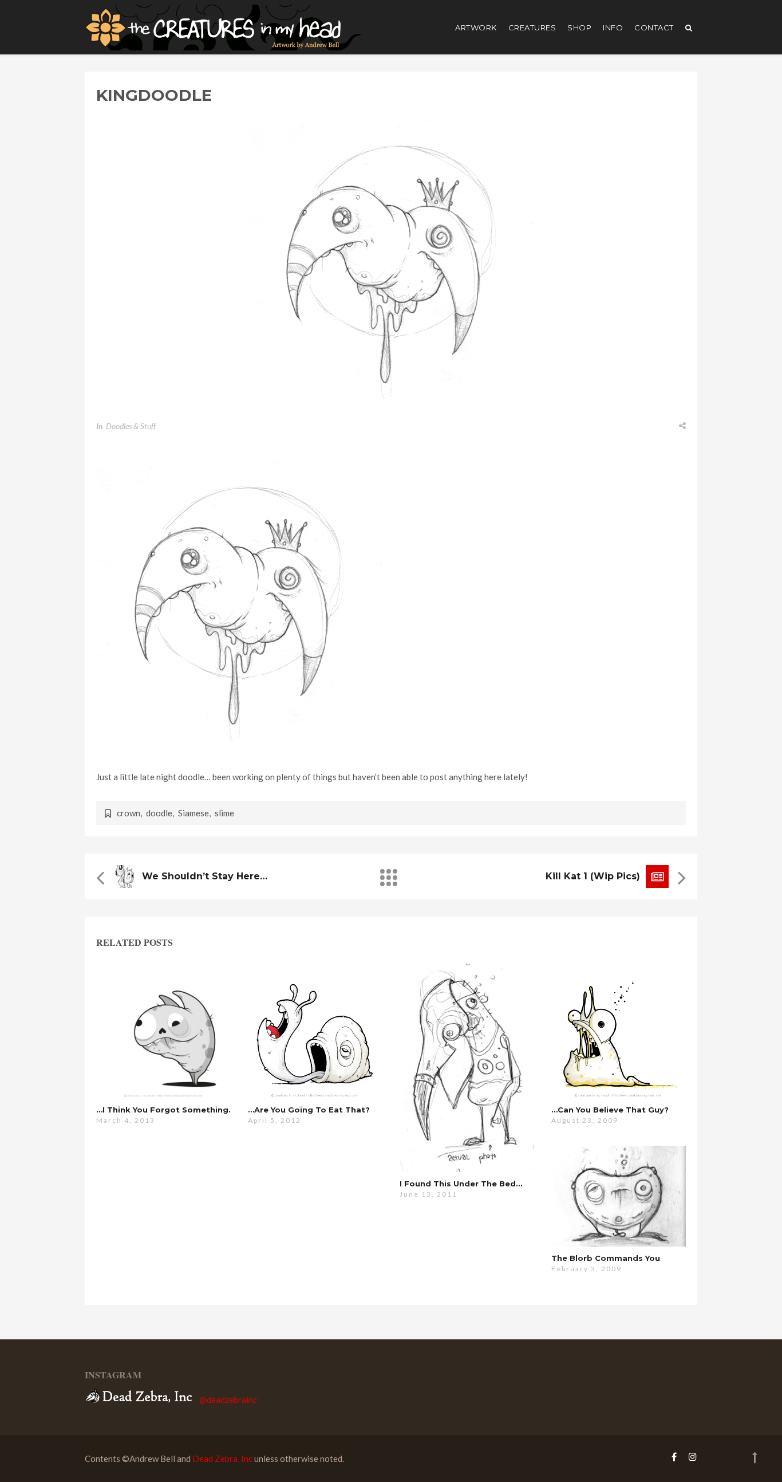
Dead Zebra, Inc (222, 1458)
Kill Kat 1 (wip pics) (593, 876)
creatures (532, 27)
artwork (476, 27)
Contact (654, 27)
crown (128, 813)
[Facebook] (674, 1456)
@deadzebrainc (228, 1399)
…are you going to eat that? (309, 1109)
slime (224, 813)
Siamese (193, 813)
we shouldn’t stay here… (204, 876)
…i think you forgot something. (163, 1109)
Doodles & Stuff (131, 426)
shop (579, 27)
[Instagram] (689, 1456)
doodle (159, 813)
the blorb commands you (605, 1258)
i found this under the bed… (461, 1183)
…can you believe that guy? (610, 1109)
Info (613, 27)
